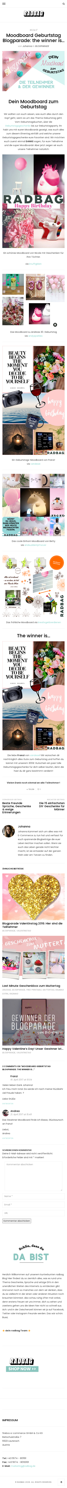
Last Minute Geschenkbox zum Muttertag (31, 986)
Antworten (7, 1104)
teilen (31, 789)
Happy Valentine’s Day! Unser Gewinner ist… (32, 1049)
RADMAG (14, 993)
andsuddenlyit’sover (35, 545)
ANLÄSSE (6, 989)
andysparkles (35, 335)
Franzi (14, 1076)
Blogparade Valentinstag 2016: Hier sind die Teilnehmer (32, 925)
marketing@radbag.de (23, 1466)
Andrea (15, 1111)
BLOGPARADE (42, 46)
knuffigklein (35, 263)
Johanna (27, 46)
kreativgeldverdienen (49, 622)
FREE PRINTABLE (34, 989)
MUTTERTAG (48, 989)
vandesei (35, 463)
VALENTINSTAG (24, 930)
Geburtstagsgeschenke (18, 125)
